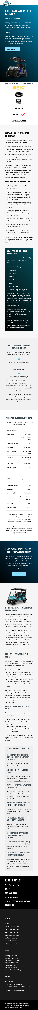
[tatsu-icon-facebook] (6, 885)
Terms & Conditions (18, 1005)
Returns (27, 1005)
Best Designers (18, 1007)
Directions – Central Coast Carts (14, 991)
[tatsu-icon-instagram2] (10, 885)
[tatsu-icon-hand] (19, 359)
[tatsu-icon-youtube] (14, 885)
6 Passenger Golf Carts (12, 935)
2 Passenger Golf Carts (12, 929)
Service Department (11, 941)
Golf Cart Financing (11, 938)
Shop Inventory (12, 49)
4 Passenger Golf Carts (12, 932)
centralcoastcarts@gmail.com (14, 984)
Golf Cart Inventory (11, 924)
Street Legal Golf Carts (12, 927)
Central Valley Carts (11, 943)
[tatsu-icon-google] (18, 885)
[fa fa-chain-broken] (19, 366)
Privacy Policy (8, 1005)
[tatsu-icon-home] (19, 373)
